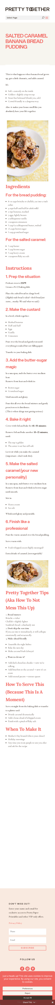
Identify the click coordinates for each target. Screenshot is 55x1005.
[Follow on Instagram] (27, 969)
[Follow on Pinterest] (33, 969)
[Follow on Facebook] (22, 969)
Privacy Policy (15, 923)
